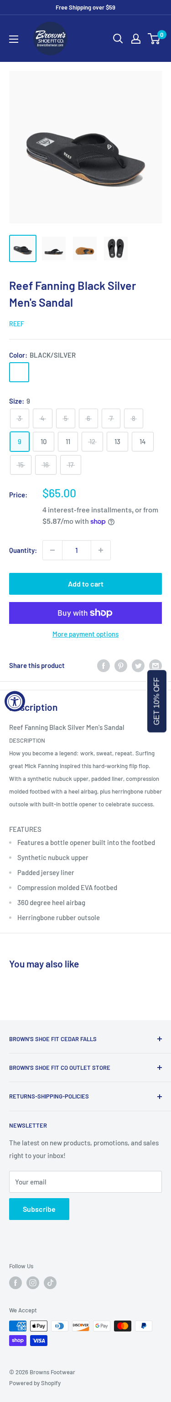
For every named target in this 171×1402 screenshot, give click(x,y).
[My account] (135, 39)
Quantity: (23, 550)
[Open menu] (13, 39)
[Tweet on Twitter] (138, 665)
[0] (154, 38)
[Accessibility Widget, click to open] (15, 701)
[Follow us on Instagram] (32, 1282)
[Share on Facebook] (103, 665)
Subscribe (39, 1209)
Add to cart (86, 583)
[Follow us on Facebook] (15, 1282)
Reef (16, 324)
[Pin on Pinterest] (120, 665)
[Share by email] (155, 665)
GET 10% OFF (157, 701)
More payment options (85, 634)
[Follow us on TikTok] (50, 1282)
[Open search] (118, 39)
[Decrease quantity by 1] (52, 550)
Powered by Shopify (35, 1383)
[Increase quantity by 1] (100, 550)
